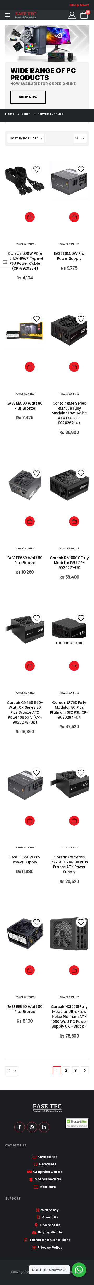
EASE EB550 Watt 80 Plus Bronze (25, 1009)
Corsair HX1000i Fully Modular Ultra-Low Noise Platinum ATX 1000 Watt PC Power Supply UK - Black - (69, 1016)
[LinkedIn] (44, 1127)
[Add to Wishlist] (37, 169)
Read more (74, 666)
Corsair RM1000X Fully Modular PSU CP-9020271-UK (69, 562)
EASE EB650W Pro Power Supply (25, 859)
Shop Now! (79, 5)
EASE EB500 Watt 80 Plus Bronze (25, 406)
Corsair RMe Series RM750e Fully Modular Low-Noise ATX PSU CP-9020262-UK (69, 413)
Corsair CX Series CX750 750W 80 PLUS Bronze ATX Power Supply (69, 864)
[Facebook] (19, 1127)
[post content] (24, 194)
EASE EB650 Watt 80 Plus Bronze (25, 560)
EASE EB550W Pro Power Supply (69, 256)
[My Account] (72, 15)
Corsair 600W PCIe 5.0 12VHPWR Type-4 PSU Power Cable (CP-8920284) (24, 261)
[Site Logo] (25, 15)
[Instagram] (32, 1127)
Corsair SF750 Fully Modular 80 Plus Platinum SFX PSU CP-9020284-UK (69, 710)
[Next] (85, 1070)
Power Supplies (24, 244)
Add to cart (30, 217)
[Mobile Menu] (7, 15)
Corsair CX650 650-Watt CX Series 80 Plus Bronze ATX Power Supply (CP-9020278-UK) (25, 712)
